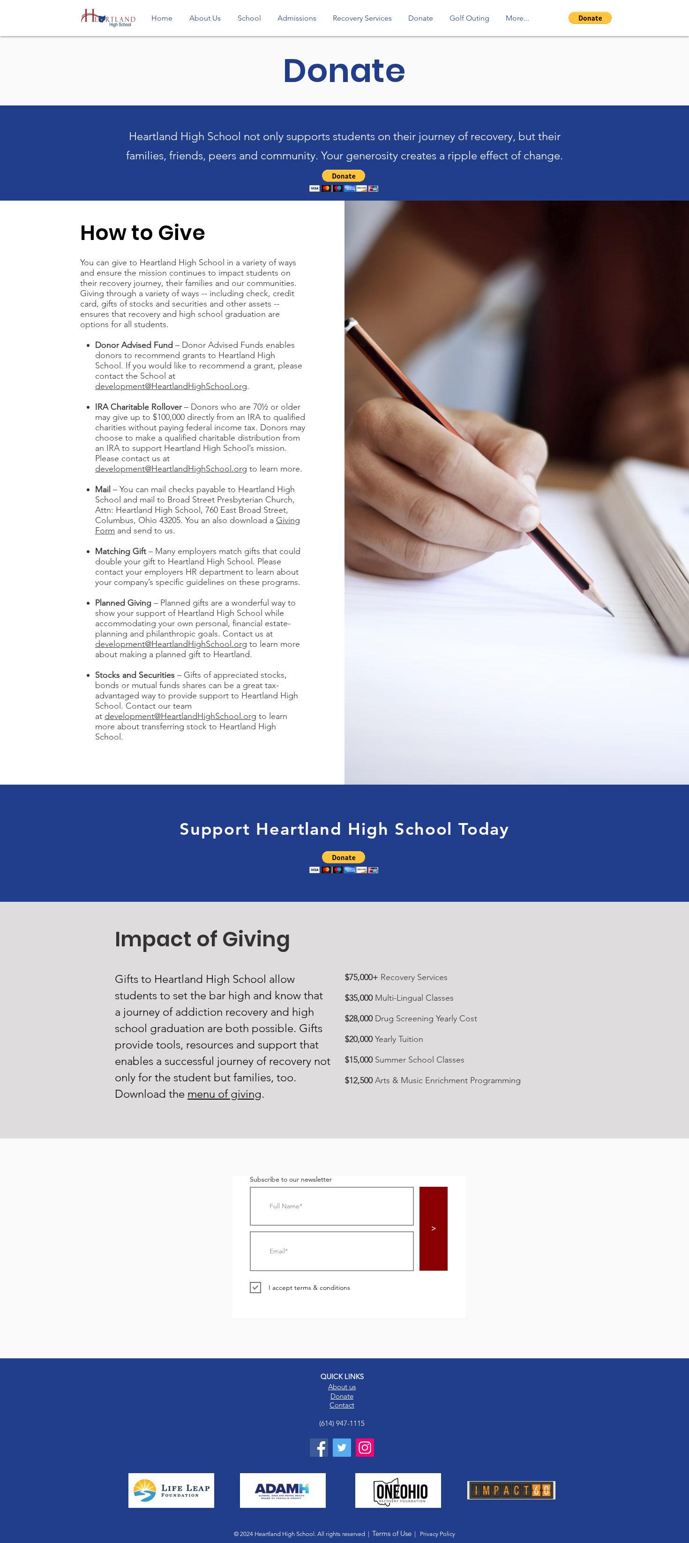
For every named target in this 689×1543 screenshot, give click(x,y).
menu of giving (224, 1094)
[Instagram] (365, 1447)
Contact (342, 1405)
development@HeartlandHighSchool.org (171, 386)
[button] (590, 18)
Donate (341, 1396)
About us (342, 1386)
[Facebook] (319, 1447)
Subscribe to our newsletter (291, 1179)
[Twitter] (342, 1447)
